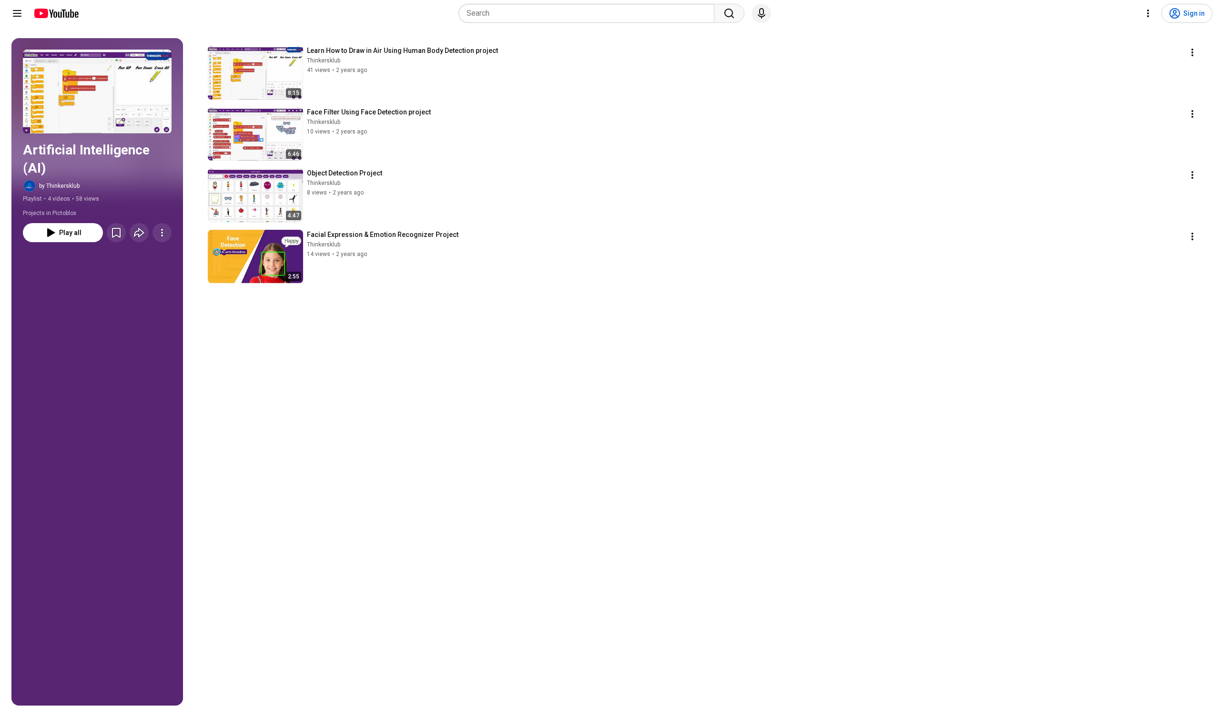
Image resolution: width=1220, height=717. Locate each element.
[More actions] (162, 232)
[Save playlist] (116, 232)
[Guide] (17, 13)
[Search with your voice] (761, 13)
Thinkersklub (323, 60)
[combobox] (589, 13)
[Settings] (1148, 13)
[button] (97, 91)
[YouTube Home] (56, 13)
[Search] (729, 13)
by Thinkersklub (59, 186)
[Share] (139, 232)
